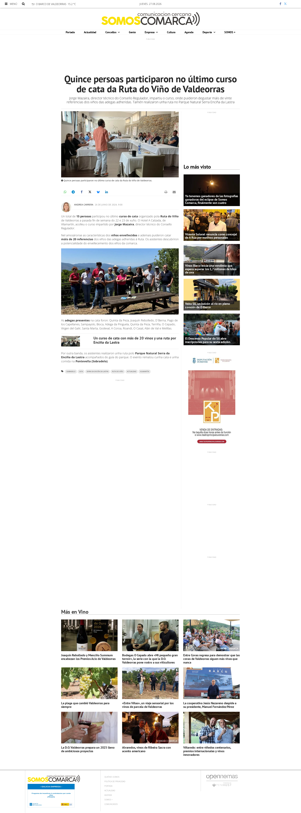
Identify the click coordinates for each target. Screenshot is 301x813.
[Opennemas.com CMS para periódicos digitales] (222, 780)
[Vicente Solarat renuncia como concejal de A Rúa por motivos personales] (212, 224)
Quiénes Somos (111, 777)
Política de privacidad (114, 781)
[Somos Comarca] (150, 19)
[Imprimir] (166, 192)
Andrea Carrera (83, 204)
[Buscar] (23, 4)
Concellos (111, 32)
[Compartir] (271, 4)
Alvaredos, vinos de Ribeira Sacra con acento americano (146, 749)
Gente (132, 32)
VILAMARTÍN (144, 371)
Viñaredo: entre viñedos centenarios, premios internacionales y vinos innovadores (207, 751)
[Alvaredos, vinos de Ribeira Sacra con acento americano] (150, 728)
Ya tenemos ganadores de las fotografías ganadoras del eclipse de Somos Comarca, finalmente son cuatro (211, 199)
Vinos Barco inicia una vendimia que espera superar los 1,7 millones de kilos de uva (210, 269)
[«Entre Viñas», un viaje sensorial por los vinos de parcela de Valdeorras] (150, 683)
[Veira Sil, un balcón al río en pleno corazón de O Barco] (212, 294)
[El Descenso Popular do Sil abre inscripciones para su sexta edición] (212, 329)
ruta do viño (117, 371)
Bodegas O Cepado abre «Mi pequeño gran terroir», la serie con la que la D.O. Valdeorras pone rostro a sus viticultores (150, 658)
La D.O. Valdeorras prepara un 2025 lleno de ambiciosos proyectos (88, 749)
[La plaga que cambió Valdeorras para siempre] (89, 683)
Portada (70, 32)
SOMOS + (229, 32)
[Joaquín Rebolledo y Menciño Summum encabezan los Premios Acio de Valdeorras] (89, 635)
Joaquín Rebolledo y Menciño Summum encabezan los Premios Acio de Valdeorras (88, 657)
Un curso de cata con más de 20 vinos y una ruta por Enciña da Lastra (134, 340)
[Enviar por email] (174, 192)
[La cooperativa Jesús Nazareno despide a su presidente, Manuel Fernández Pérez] (211, 683)
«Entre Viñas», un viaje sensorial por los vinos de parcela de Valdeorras (148, 705)
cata (81, 371)
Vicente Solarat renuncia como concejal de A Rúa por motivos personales (211, 236)
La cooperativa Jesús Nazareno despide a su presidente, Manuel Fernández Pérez (209, 705)
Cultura (171, 32)
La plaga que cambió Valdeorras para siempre (85, 705)
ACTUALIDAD (131, 371)
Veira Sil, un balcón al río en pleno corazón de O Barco (207, 305)
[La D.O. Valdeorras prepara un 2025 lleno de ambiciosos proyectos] (89, 728)
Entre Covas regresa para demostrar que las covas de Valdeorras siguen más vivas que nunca (211, 658)
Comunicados (111, 804)
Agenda (189, 32)
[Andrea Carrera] (66, 207)
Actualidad (90, 32)
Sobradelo (70, 371)
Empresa (150, 32)
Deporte (208, 32)
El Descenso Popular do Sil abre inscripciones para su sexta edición (207, 340)
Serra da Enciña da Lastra (97, 371)
